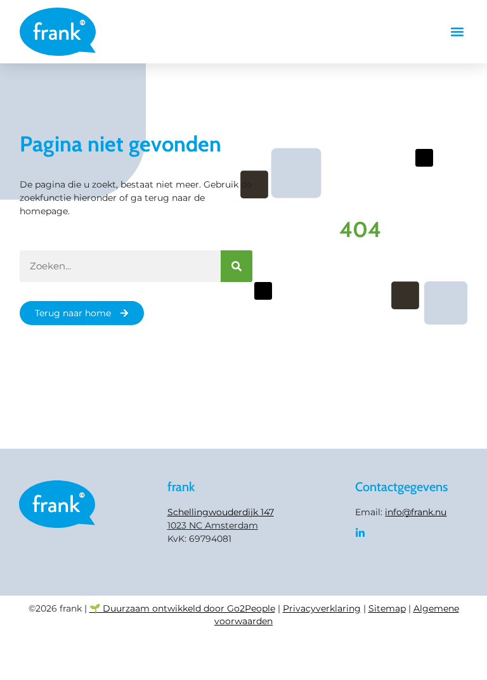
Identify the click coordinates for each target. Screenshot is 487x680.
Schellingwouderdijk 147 (220, 512)
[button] (456, 32)
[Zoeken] (236, 266)
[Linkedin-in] (360, 533)
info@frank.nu (415, 512)
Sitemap (387, 608)
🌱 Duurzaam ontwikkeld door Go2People (182, 608)
